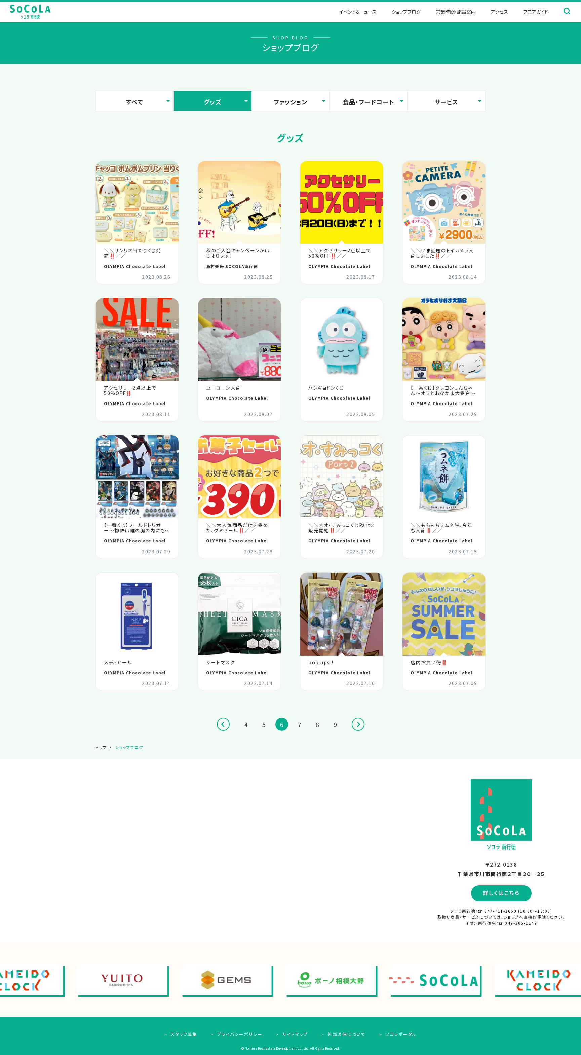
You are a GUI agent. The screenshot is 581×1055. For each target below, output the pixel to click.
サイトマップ (294, 1034)
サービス (446, 101)
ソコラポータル (400, 1034)
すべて (134, 101)
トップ (101, 747)
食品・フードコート (368, 101)
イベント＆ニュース (358, 11)
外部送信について (345, 1034)
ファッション (290, 101)
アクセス (499, 11)
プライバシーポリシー (239, 1034)
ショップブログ (406, 11)
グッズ (212, 101)
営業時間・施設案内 (456, 11)
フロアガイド (535, 11)
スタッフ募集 (183, 1034)
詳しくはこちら (501, 893)
